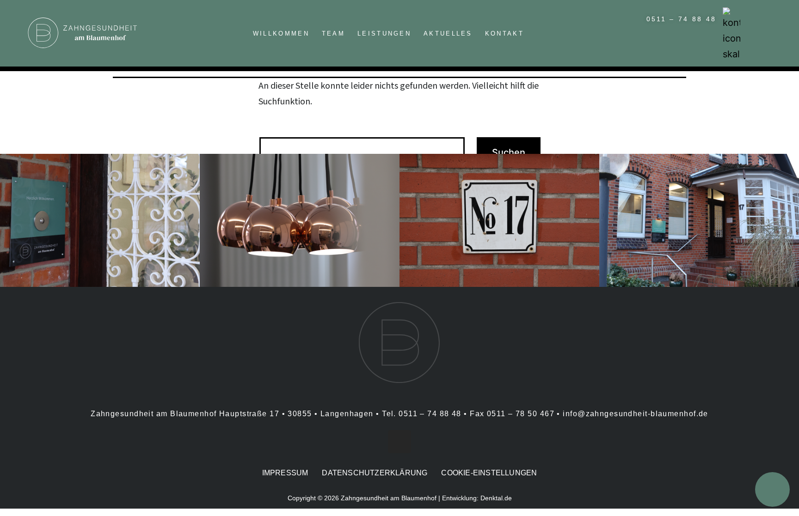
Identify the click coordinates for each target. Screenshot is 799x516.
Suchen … (278, 125)
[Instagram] (399, 441)
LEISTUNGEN (384, 33)
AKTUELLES (448, 33)
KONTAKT (504, 33)
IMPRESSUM (285, 473)
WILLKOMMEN (281, 33)
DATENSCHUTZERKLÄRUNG (374, 473)
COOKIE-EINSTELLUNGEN (489, 473)
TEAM (333, 33)
